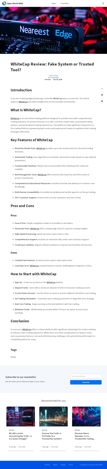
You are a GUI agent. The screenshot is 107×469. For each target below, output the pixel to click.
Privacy (63, 465)
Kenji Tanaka (53, 76)
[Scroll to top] (102, 89)
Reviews (48, 79)
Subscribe (86, 382)
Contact (47, 465)
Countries (65, 3)
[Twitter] (102, 95)
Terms (71, 465)
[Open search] (103, 3)
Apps (54, 3)
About (55, 465)
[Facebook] (102, 101)
